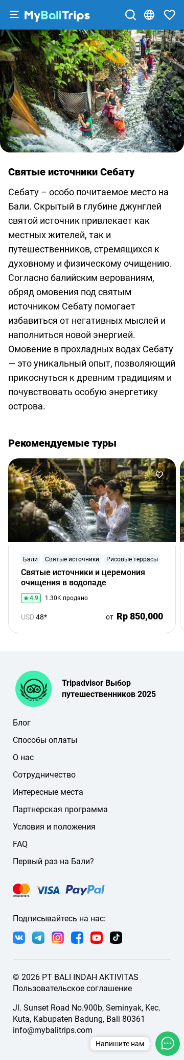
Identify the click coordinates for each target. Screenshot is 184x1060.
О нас (23, 757)
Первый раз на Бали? (53, 861)
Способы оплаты (45, 740)
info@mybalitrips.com (53, 1030)
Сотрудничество (44, 775)
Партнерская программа (60, 809)
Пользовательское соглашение (72, 988)
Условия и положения (54, 827)
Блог (22, 723)
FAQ (20, 844)
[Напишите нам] (167, 1043)
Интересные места (48, 792)
